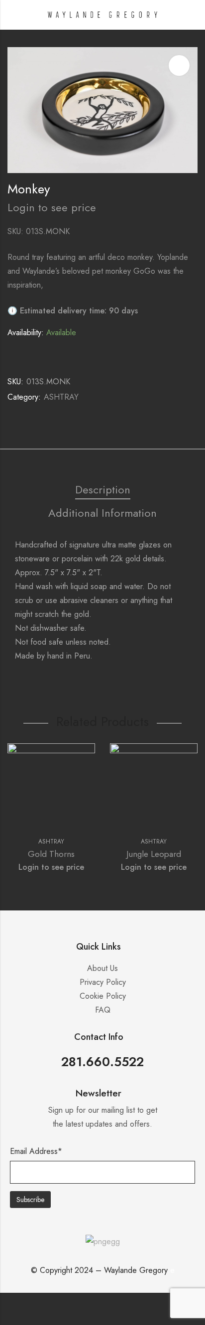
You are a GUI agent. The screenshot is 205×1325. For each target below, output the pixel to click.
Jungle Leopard (153, 854)
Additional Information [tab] (102, 513)
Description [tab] (102, 489)
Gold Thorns (51, 854)
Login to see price (51, 207)
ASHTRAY (61, 397)
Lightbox (179, 65)
